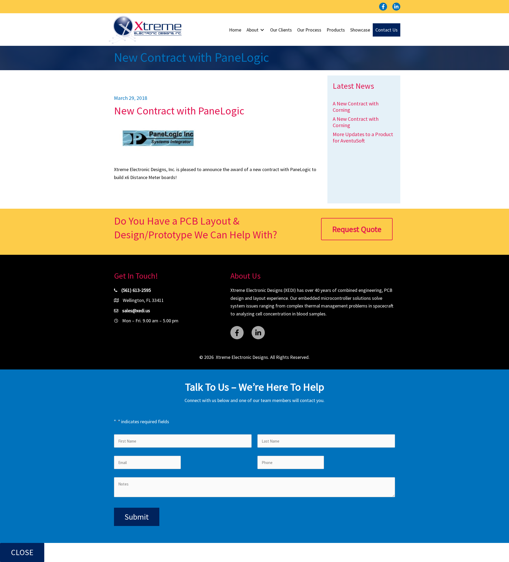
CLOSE (22, 552)
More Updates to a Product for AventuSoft (363, 137)
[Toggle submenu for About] (262, 30)
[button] (383, 7)
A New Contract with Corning (356, 106)
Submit (137, 517)
